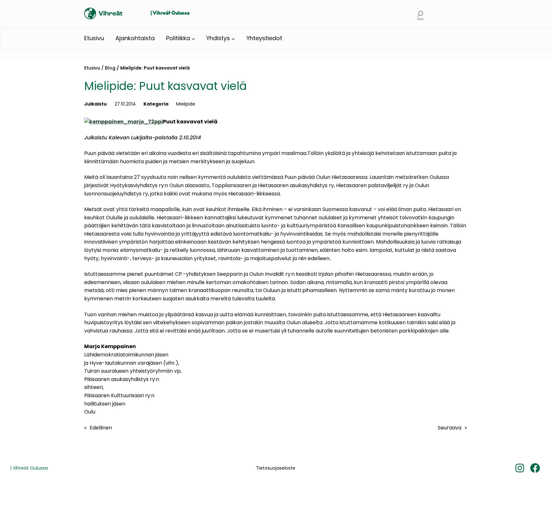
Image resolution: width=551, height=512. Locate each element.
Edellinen (101, 427)
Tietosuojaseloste (275, 468)
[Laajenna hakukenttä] (420, 13)
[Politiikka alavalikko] (193, 38)
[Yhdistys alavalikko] (233, 38)
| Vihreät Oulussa (170, 13)
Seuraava (449, 427)
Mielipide (185, 104)
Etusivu (92, 68)
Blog (110, 68)
